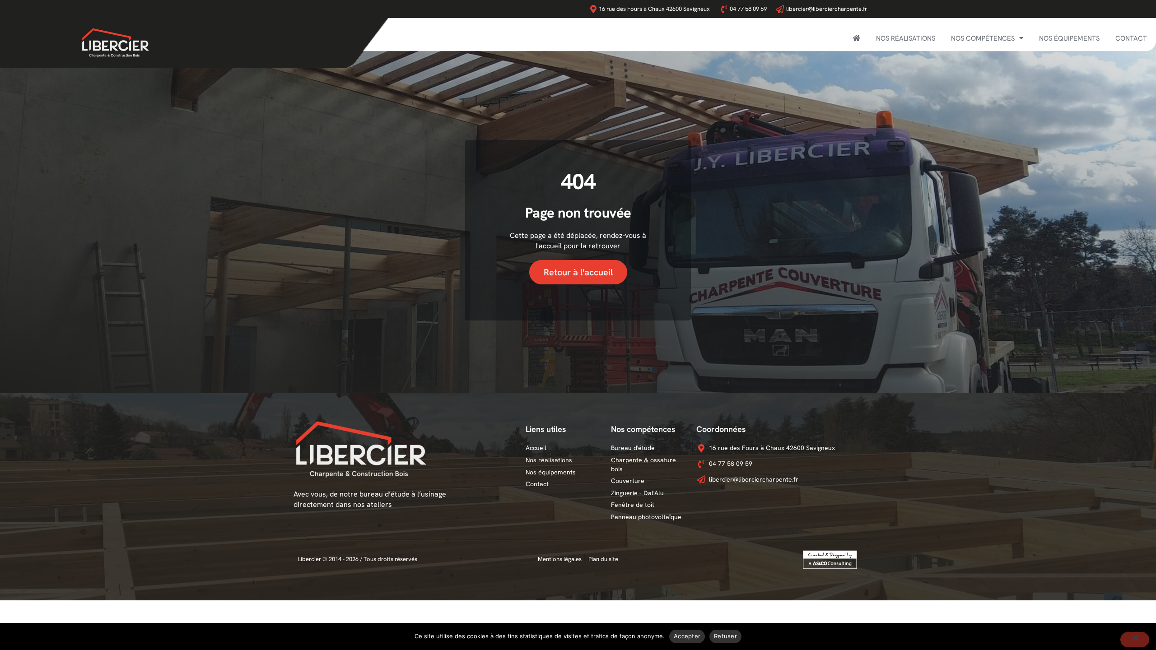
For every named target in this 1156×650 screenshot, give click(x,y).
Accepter (687, 636)
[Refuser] (1134, 639)
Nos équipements (1069, 38)
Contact (1131, 38)
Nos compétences (983, 38)
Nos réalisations (905, 38)
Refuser (725, 636)
